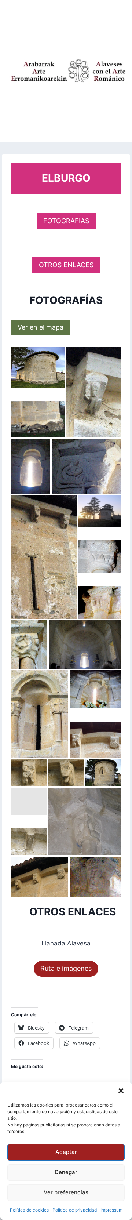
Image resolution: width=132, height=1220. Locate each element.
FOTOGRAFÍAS (66, 221)
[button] (121, 1090)
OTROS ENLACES (66, 265)
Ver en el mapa (40, 327)
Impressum (111, 1210)
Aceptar (66, 1151)
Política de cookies (29, 1210)
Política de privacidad (74, 1210)
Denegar (66, 1172)
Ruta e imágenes (66, 968)
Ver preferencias (66, 1192)
